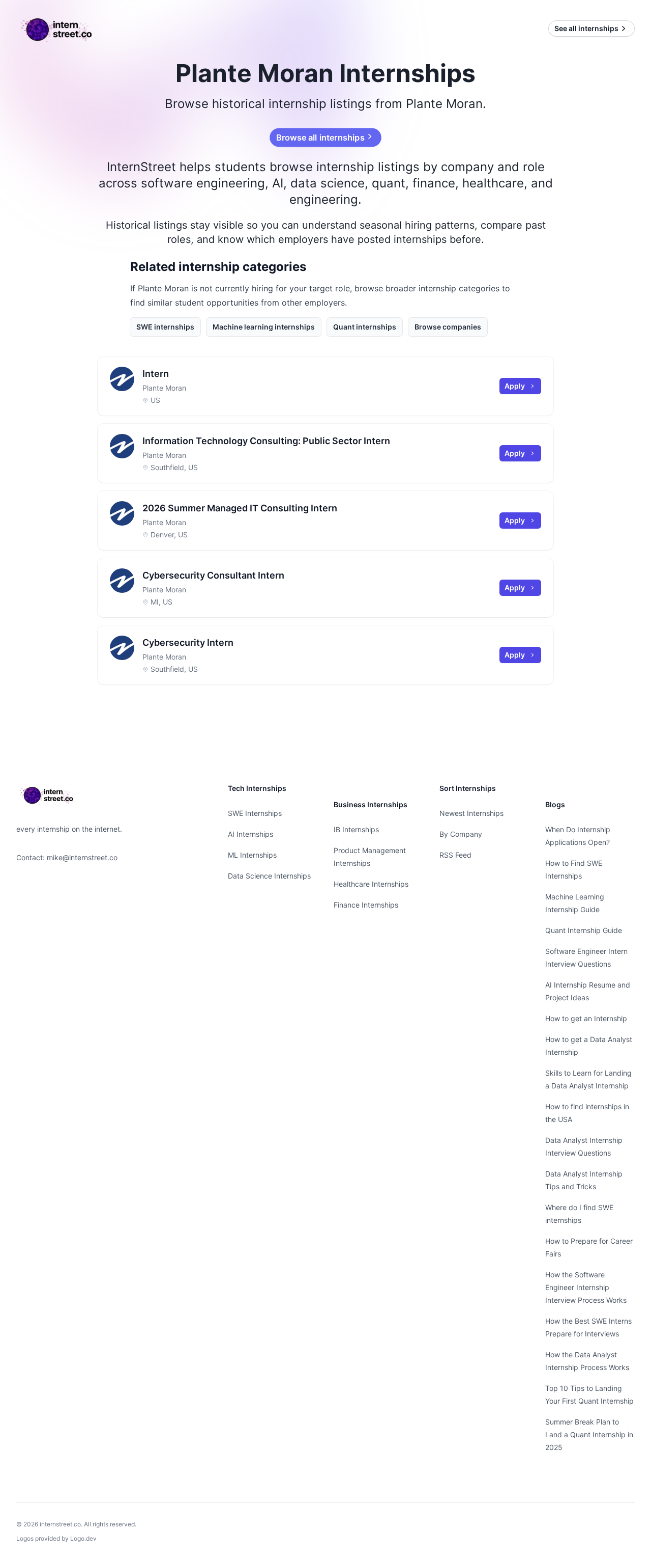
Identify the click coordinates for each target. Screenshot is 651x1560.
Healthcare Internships (371, 884)
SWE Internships (255, 813)
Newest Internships (471, 813)
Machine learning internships (264, 326)
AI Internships (250, 834)
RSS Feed (455, 855)
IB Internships (356, 829)
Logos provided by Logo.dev (56, 1538)
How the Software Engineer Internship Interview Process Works (586, 1287)
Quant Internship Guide (583, 930)
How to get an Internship (586, 1018)
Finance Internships (366, 904)
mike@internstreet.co (82, 857)
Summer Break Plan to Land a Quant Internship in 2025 (589, 1434)
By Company (460, 834)
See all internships (586, 28)
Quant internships (364, 326)
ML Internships (252, 855)
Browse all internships (320, 137)
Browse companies (448, 326)
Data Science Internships (269, 875)
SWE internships (165, 326)
